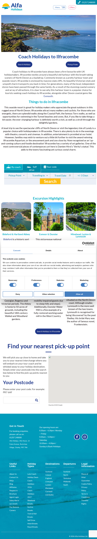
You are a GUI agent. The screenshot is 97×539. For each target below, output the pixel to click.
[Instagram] (85, 437)
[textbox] (15, 176)
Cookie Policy (86, 484)
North (65, 475)
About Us (13, 474)
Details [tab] (48, 250)
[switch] (36, 285)
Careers (12, 510)
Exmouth (48, 96)
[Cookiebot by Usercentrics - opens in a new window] (84, 243)
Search (50, 181)
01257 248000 (88, 2)
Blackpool (49, 488)
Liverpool (49, 481)
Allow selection (48, 294)
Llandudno (49, 495)
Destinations (52, 464)
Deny (18, 294)
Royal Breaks (32, 527)
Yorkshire (67, 478)
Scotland (48, 472)
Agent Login (14, 497)
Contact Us (13, 477)
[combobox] (15, 175)
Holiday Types (31, 465)
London (48, 485)
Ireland (48, 475)
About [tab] (80, 250)
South (65, 485)
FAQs (11, 481)
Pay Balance (14, 507)
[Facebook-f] (77, 437)
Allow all (79, 294)
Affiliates (13, 487)
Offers (72, 7)
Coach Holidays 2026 (30, 484)
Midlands (67, 481)
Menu (57, 7)
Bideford (7, 239)
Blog (11, 484)
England (48, 478)
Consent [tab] (16, 250)
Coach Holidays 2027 (30, 493)
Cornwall (48, 491)
